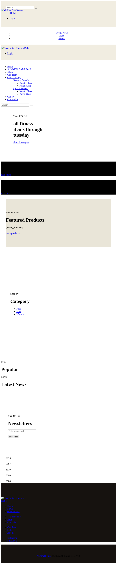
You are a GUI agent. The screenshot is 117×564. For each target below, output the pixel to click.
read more (6, 174)
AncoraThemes (44, 556)
